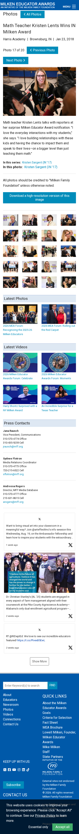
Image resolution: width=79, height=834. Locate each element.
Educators (10, 700)
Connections (12, 719)
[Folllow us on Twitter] (5, 770)
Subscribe (13, 785)
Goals (47, 713)
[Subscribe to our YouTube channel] (14, 770)
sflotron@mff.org (13, 474)
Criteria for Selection (57, 718)
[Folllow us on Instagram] (19, 770)
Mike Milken (51, 747)
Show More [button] (39, 661)
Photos (8, 709)
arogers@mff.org (13, 501)
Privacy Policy (45, 816)
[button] (39, 532)
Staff (46, 752)
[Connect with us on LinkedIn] (24, 770)
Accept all (62, 827)
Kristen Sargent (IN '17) (37, 162)
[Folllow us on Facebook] (9, 770)
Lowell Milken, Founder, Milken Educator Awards (59, 737)
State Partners (53, 757)
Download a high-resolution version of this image (39, 198)
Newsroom (11, 705)
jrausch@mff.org (13, 446)
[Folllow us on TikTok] (28, 770)
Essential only (38, 827)
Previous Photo (43, 50)
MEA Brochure (53, 727)
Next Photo (14, 60)
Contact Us (10, 724)
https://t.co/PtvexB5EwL (31, 640)
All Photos (33, 14)
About (7, 695)
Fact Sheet (50, 722)
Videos (8, 714)
